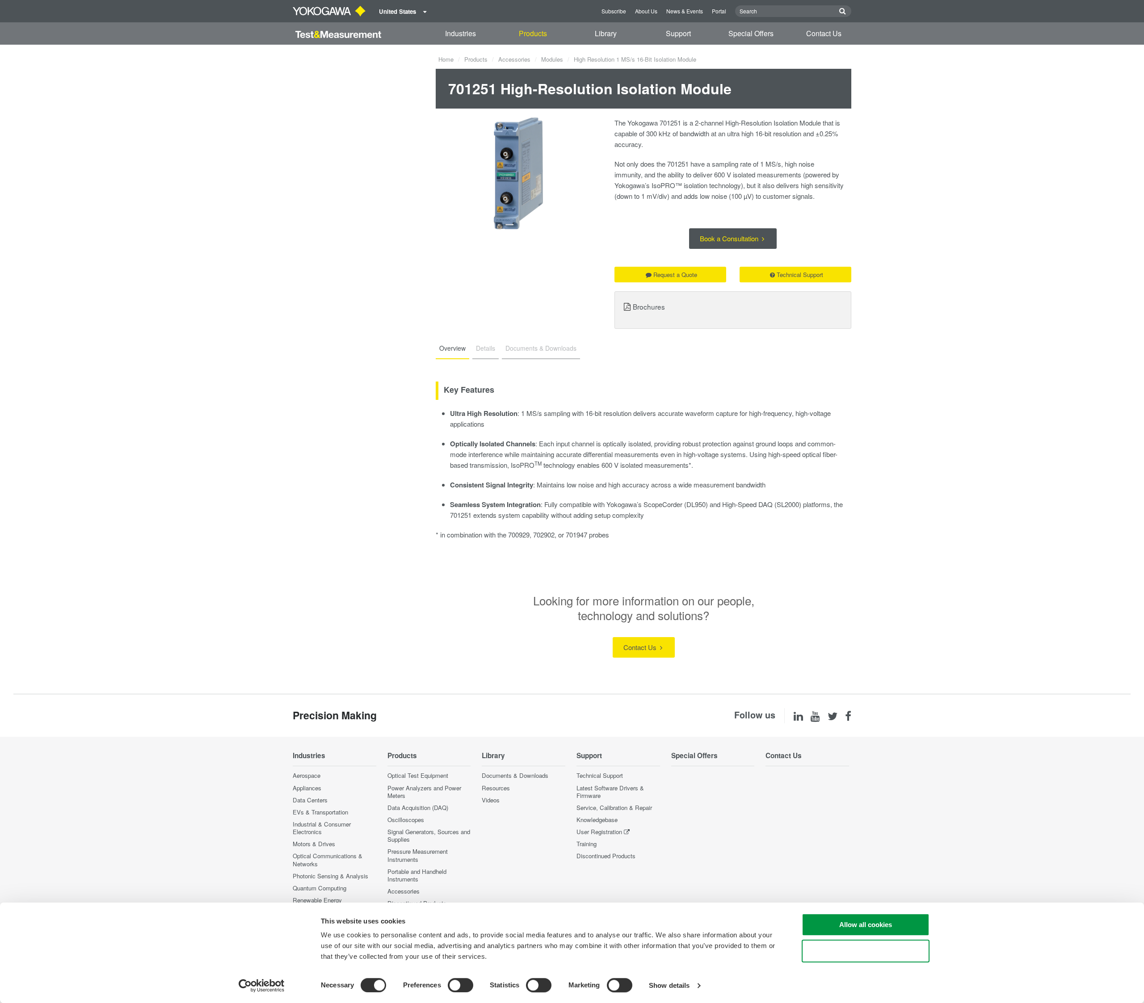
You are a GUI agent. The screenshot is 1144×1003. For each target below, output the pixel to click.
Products (533, 33)
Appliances (307, 788)
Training (586, 843)
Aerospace (306, 775)
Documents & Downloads (515, 775)
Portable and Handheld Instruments (416, 875)
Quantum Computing (319, 888)
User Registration (599, 831)
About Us (646, 11)
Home (446, 59)
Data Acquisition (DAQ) (417, 807)
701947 (576, 534)
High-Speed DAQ (747, 504)
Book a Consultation (730, 238)
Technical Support (800, 274)
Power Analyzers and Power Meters (424, 792)
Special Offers (751, 33)
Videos (491, 800)
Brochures (649, 306)
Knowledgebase (597, 819)
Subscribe (613, 11)
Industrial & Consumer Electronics (322, 828)
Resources (496, 788)
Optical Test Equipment (417, 775)
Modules (552, 59)
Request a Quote (675, 274)
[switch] (460, 985)
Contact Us (823, 33)
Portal (719, 11)
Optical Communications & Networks (327, 860)
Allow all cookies (865, 924)
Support (678, 33)
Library (606, 33)
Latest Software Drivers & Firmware (610, 792)
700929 (519, 534)
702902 (544, 534)
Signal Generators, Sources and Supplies (428, 835)
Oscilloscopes (405, 819)
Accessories (514, 59)
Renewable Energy (317, 900)
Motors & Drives (314, 843)
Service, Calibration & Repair (614, 807)
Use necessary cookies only (865, 951)
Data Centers (310, 800)
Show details (669, 985)
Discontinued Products (605, 856)
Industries (460, 33)
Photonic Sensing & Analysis (330, 876)
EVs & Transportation (320, 812)
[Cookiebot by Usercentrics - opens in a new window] (262, 985)
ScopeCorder (663, 504)
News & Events (684, 11)
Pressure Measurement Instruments (417, 855)
